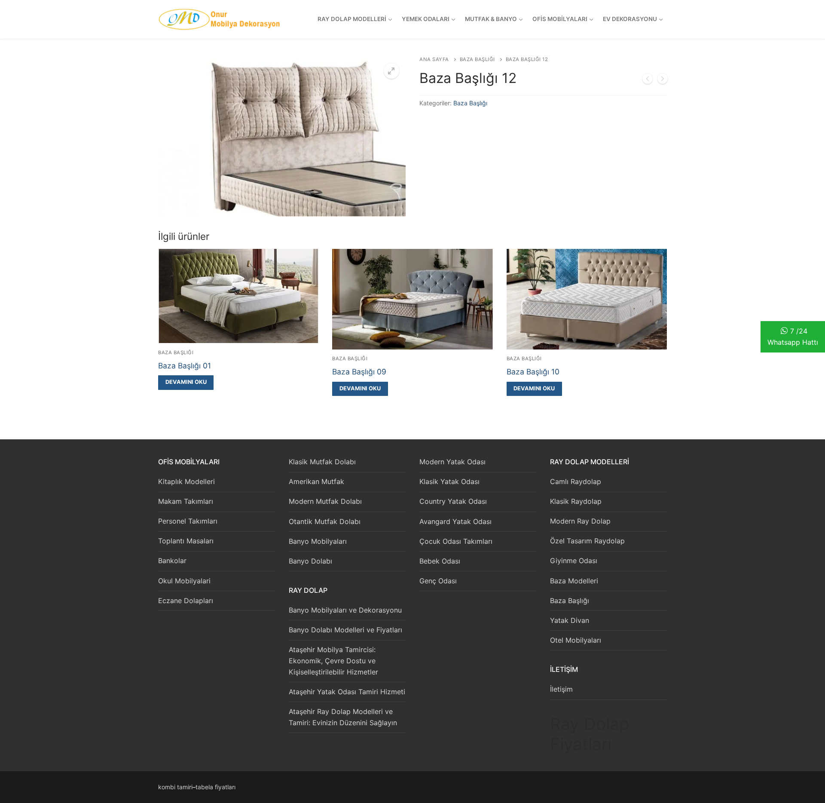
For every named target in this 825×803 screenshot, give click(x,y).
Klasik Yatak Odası (449, 481)
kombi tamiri (175, 787)
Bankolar (172, 560)
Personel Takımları (187, 521)
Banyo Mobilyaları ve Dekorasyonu (345, 610)
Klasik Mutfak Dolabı (322, 461)
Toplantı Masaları (186, 540)
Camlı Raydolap (575, 481)
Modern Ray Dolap (580, 521)
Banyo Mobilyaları (318, 541)
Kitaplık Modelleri (186, 481)
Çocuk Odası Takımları (455, 541)
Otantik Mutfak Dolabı (325, 521)
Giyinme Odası (573, 560)
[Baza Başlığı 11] (647, 80)
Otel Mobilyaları (575, 640)
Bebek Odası (439, 561)
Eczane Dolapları (185, 600)
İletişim (561, 689)
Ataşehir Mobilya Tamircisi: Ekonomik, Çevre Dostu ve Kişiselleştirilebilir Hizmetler (333, 660)
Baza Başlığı (477, 59)
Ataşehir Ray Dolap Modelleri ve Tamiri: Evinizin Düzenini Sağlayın (343, 717)
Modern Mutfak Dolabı (325, 501)
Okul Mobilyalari (184, 580)
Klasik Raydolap (576, 501)
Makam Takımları (185, 501)
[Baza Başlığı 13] (662, 80)
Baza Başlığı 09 (359, 371)
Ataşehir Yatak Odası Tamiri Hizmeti (347, 691)
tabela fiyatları (215, 787)
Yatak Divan (569, 620)
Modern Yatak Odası (452, 461)
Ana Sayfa (434, 59)
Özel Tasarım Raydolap (587, 540)
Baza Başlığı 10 (533, 371)
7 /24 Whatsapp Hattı (792, 336)
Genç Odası (438, 580)
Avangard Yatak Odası (455, 521)
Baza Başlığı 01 (184, 365)
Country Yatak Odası (453, 501)
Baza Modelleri (574, 580)
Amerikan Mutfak (316, 481)
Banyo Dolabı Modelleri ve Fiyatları (345, 629)
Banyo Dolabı (310, 561)
